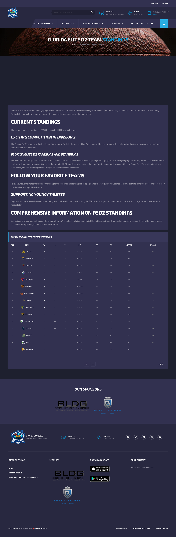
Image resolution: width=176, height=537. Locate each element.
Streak (153, 245)
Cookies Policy (162, 528)
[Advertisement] (88, 76)
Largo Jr (29, 251)
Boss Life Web (41, 528)
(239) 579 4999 (138, 14)
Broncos (29, 272)
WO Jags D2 (29, 321)
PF (97, 245)
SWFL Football (13, 528)
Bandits (29, 265)
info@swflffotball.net (76, 438)
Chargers (29, 258)
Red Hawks (29, 286)
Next (161, 364)
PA (111, 245)
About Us (116, 24)
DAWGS (29, 335)
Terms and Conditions (141, 528)
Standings (67, 24)
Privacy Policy (121, 528)
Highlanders (29, 293)
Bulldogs (29, 349)
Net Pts (129, 245)
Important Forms (15, 473)
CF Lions (29, 328)
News (11, 468)
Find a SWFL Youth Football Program (23, 477)
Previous (16, 364)
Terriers (29, 342)
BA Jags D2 (29, 314)
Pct (80, 245)
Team (27, 245)
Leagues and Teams (42, 24)
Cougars (29, 300)
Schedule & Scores (92, 24)
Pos (12, 245)
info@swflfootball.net (115, 14)
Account (165, 3)
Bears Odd (29, 279)
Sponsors (154, 3)
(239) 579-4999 (109, 438)
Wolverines (29, 307)
